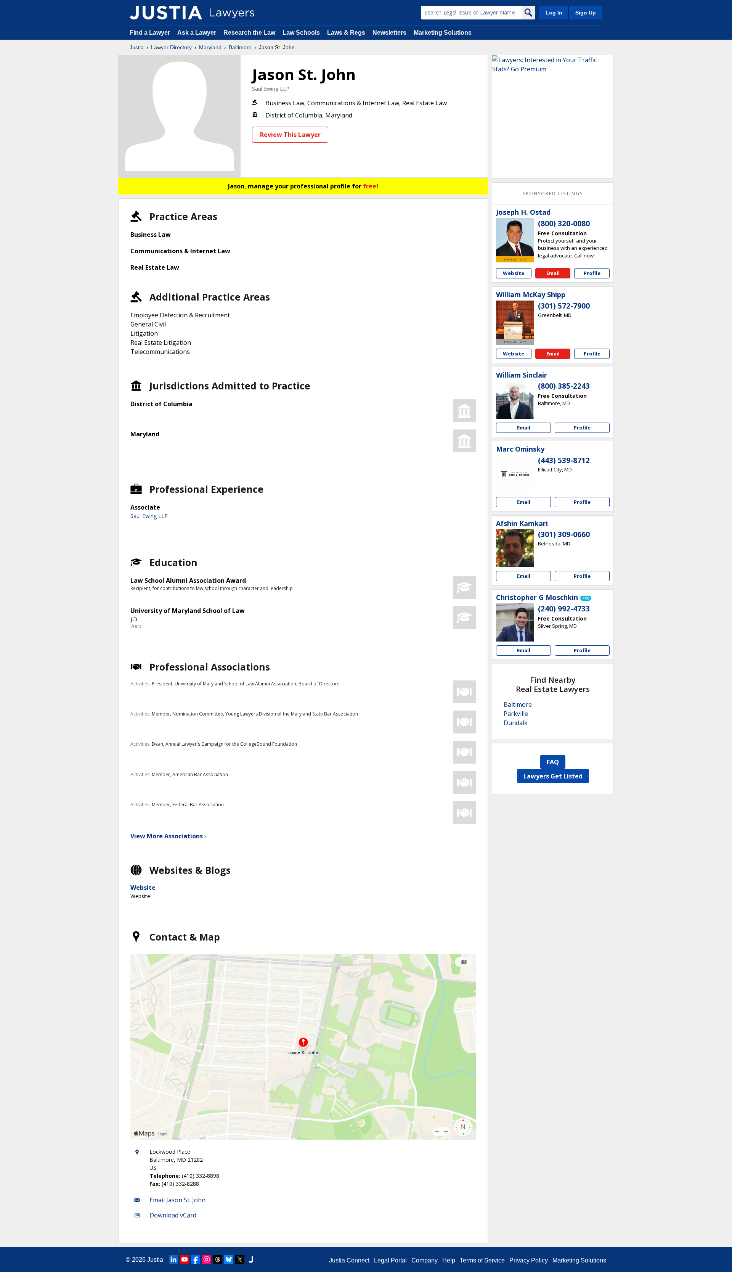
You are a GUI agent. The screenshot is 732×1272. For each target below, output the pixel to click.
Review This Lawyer (290, 134)
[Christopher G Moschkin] (515, 622)
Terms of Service (482, 1260)
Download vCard (172, 1215)
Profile (592, 273)
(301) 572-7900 (564, 306)
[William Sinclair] (515, 400)
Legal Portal (390, 1260)
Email (553, 273)
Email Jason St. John (177, 1200)
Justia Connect (349, 1260)
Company (424, 1260)
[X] (239, 1259)
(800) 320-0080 (564, 223)
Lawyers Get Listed (553, 776)
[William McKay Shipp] (515, 320)
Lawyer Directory (171, 47)
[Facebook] (195, 1259)
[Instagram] (206, 1259)
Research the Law (249, 32)
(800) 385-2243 (564, 386)
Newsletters (389, 32)
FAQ (553, 762)
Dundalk (516, 723)
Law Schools (301, 32)
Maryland (210, 47)
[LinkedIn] (173, 1259)
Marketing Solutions (443, 32)
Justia (137, 47)
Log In (554, 13)
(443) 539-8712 (564, 460)
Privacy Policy (528, 1260)
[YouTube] (184, 1259)
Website (143, 887)
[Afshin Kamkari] (515, 548)
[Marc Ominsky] (515, 474)
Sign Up (585, 13)
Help (448, 1260)
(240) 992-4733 (564, 609)
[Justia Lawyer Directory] (166, 12)
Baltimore (240, 47)
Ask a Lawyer (197, 32)
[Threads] (217, 1259)
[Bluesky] (228, 1259)
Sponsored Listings (553, 193)
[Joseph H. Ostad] (515, 237)
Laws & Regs (346, 32)
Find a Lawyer (150, 32)
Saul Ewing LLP (270, 88)
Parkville (516, 713)
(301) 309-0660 (564, 534)
